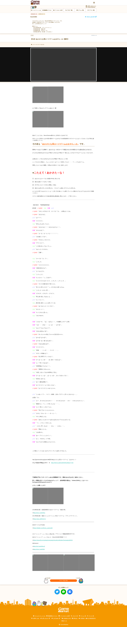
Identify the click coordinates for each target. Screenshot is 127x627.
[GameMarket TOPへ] (63, 610)
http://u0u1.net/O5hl (39, 549)
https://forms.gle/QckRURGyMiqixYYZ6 (62, 462)
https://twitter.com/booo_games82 (43, 528)
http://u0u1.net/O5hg (39, 512)
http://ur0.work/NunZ (39, 546)
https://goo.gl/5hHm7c (39, 519)
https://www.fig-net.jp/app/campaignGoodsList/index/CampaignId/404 (53, 540)
